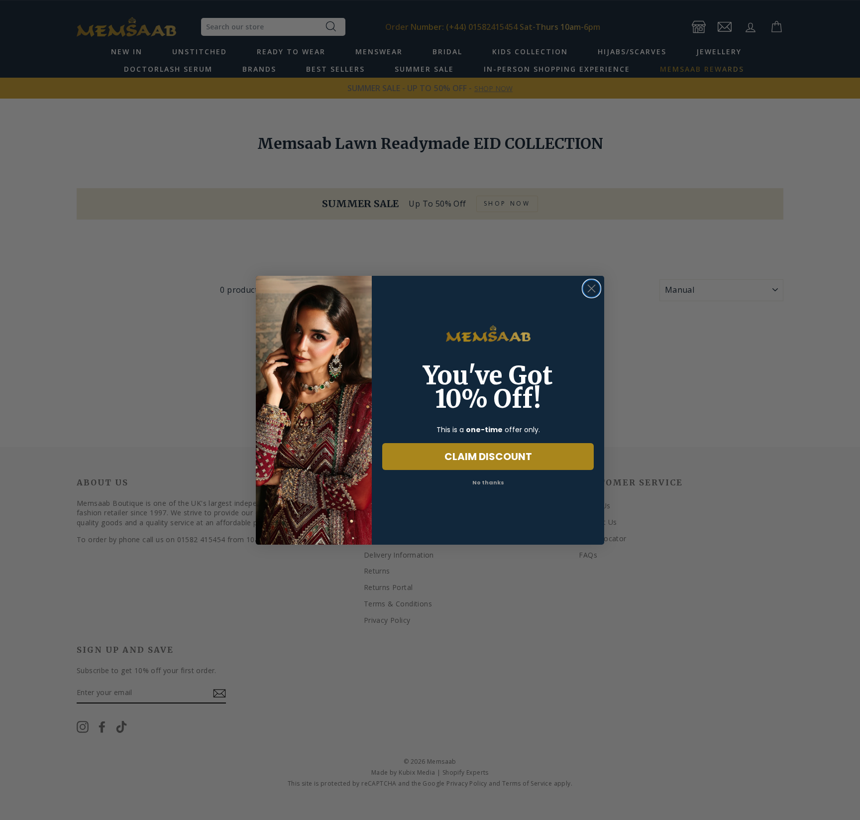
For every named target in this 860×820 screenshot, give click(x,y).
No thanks (488, 482)
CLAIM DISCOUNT (488, 457)
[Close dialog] (591, 288)
